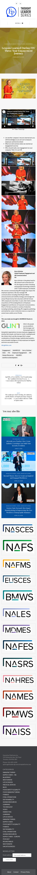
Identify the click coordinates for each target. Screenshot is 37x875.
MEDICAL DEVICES (9, 785)
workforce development (9, 357)
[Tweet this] (18, 365)
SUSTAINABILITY (8, 799)
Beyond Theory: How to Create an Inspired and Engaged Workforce (18, 477)
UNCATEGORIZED (9, 846)
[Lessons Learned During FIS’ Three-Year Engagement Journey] (18, 88)
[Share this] (15, 365)
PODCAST (6, 839)
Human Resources (8, 355)
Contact (15, 872)
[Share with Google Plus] (21, 365)
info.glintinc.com (6, 345)
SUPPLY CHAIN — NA (9, 775)
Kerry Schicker (26, 350)
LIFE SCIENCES (8, 782)
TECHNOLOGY (16, 439)
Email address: (7, 855)
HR (30, 353)
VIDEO (18, 44)
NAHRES (19, 355)
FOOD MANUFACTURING (11, 792)
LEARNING (6, 804)
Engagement (6, 350)
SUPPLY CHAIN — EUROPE (11, 836)
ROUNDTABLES (8, 841)
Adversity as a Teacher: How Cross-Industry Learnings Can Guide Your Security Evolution (18, 443)
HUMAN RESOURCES (10, 44)
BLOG (5, 787)
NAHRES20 (16, 350)
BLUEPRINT (7, 777)
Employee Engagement (19, 353)
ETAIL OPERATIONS (9, 797)
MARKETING (7, 812)
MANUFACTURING (11, 473)
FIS (9, 353)
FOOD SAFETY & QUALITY (11, 789)
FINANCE (6, 794)
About (9, 872)
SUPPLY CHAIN (8, 822)
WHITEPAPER (7, 780)
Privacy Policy (25, 872)
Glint (4, 353)
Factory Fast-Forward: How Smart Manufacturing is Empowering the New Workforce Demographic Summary (18, 510)
